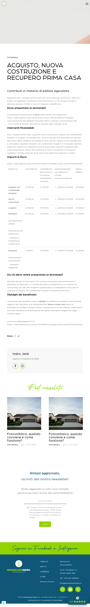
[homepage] (4, 4)
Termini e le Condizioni (46, 507)
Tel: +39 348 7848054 (69, 578)
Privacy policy (47, 582)
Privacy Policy (34, 515)
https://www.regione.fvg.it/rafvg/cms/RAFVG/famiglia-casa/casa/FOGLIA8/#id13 (45, 164)
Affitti (43, 567)
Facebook (43, 548)
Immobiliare (12, 57)
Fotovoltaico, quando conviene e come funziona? (23, 437)
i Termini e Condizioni (50, 515)
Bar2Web (58, 600)
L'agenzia (44, 572)
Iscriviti (45, 524)
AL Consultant (45, 600)
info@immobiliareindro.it (71, 583)
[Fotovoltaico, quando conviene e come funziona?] (24, 413)
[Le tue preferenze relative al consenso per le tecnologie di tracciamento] (4, 603)
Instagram (67, 548)
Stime (42, 577)
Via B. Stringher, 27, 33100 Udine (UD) (68, 571)
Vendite (44, 561)
